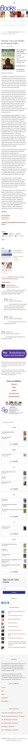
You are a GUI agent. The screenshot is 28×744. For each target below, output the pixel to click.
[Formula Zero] (25, 502)
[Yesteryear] (25, 552)
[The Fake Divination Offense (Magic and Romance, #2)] (25, 435)
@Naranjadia (8, 730)
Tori (9, 299)
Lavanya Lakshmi (5, 455)
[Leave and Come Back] (25, 456)
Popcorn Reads (5, 218)
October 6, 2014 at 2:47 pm (12, 287)
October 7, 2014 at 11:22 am (12, 333)
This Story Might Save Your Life (8, 471)
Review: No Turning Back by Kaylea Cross (17, 647)
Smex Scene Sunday (12, 622)
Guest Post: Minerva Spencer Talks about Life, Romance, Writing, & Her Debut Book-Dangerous (17, 643)
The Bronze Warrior (6, 554)
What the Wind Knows (6, 482)
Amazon (14, 384)
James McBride (5, 545)
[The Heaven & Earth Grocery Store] (25, 547)
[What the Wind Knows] (25, 485)
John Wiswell (5, 505)
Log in (20, 740)
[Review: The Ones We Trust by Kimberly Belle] (6, 253)
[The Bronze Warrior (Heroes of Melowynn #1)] (25, 557)
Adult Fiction (11, 277)
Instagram (5, 726)
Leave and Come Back (7, 454)
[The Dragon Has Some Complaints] (25, 507)
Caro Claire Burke (5, 550)
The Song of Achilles (6, 437)
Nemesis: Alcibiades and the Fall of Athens (11, 564)
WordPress (15, 740)
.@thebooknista (7, 719)
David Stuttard (5, 566)
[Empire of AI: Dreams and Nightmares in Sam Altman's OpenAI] (25, 562)
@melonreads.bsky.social (12, 716)
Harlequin (21, 277)
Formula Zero (5, 499)
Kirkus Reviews (5, 217)
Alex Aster (4, 478)
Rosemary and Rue (6, 527)
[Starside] (25, 480)
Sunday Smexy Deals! (13, 626)
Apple (14, 390)
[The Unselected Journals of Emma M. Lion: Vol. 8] (25, 512)
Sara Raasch (5, 433)
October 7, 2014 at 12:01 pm (15, 301)
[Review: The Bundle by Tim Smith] (18, 253)
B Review (16, 277)
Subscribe (14, 592)
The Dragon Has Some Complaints (9, 504)
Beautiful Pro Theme (16, 738)
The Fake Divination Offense (8, 432)
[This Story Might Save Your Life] (25, 474)
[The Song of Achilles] (25, 440)
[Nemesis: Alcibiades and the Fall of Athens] (25, 567)
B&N (14, 387)
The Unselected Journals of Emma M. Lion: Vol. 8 (12, 509)
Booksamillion (14, 396)
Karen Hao (4, 562)
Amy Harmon (5, 483)
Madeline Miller (5, 438)
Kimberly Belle (4, 278)
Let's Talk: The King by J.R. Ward (15, 615)
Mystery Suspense (13, 278)
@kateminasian (8, 723)
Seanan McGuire (5, 528)
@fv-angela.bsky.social (10, 712)
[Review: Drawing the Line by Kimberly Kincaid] (6, 265)
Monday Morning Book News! (14, 619)
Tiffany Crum (5, 473)
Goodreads (19, 712)
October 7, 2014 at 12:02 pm (15, 318)
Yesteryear (4, 549)
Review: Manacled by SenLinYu (15, 630)
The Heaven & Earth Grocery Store (9, 544)
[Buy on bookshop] (14, 357)
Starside (3, 477)
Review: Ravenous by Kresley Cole (15, 637)
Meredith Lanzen (5, 500)
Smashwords (14, 393)
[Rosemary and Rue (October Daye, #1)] (25, 530)
